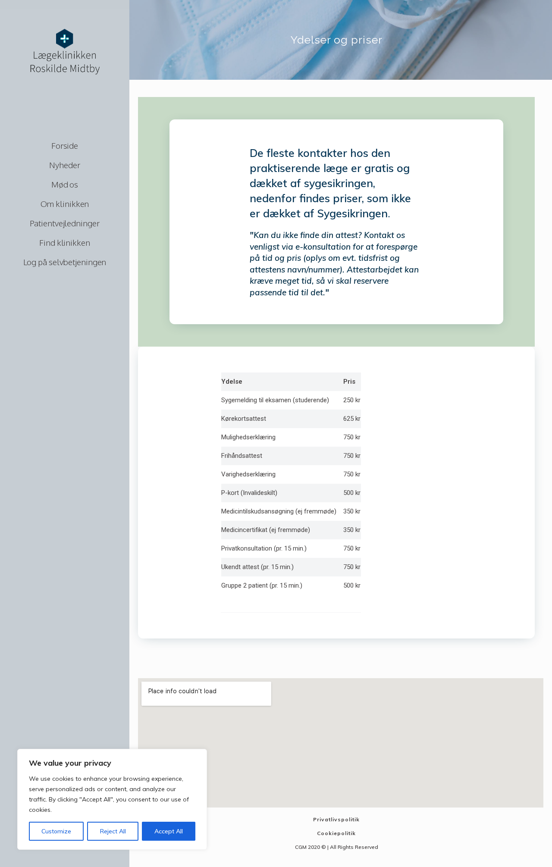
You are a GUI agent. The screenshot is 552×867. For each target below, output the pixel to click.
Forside (64, 145)
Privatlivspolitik (336, 819)
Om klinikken (65, 203)
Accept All (168, 831)
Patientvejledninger (64, 223)
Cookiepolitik (336, 833)
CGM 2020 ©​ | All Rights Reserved (336, 847)
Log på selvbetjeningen (65, 262)
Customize (56, 831)
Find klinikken (64, 242)
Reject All (113, 831)
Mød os (64, 184)
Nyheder (64, 165)
